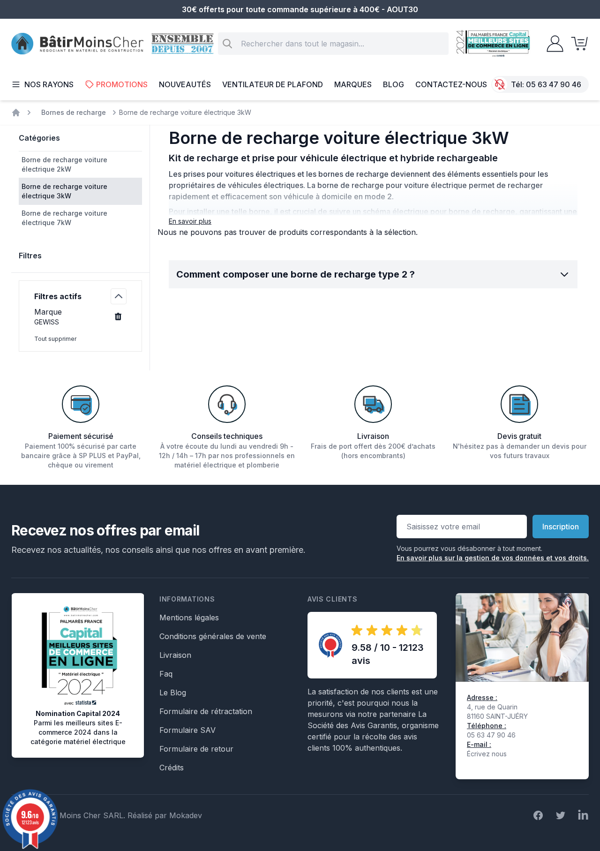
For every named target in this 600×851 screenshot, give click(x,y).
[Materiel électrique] (16, 112)
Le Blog (172, 692)
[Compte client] (552, 43)
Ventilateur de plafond (272, 84)
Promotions (122, 84)
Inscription (560, 526)
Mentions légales (189, 617)
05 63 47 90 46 (553, 84)
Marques (353, 84)
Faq (165, 673)
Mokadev (185, 815)
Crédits (171, 767)
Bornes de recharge (73, 112)
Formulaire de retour (196, 748)
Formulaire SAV (187, 730)
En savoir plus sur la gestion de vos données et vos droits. (493, 558)
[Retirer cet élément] (118, 316)
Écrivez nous (487, 754)
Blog (393, 84)
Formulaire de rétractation (205, 711)
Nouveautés (185, 84)
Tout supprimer (55, 338)
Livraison (175, 655)
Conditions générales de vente (212, 636)
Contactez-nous (451, 84)
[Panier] (576, 43)
